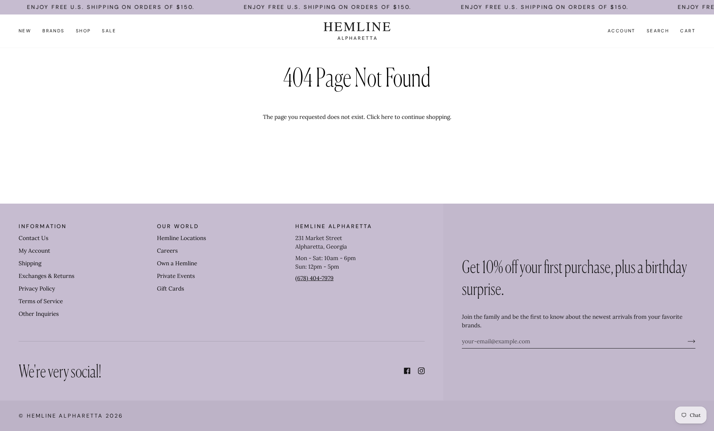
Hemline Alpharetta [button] (333, 226)
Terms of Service (41, 301)
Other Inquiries (39, 313)
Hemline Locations (181, 238)
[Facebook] (407, 370)
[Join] (685, 341)
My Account (34, 250)
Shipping (30, 263)
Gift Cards (170, 288)
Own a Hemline (177, 263)
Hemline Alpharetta (65, 415)
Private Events (176, 275)
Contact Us (33, 238)
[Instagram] (421, 370)
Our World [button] (178, 226)
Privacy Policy (37, 288)
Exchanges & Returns (46, 275)
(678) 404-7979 (314, 278)
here (387, 116)
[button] (53, 31)
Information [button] (43, 226)
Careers (167, 250)
